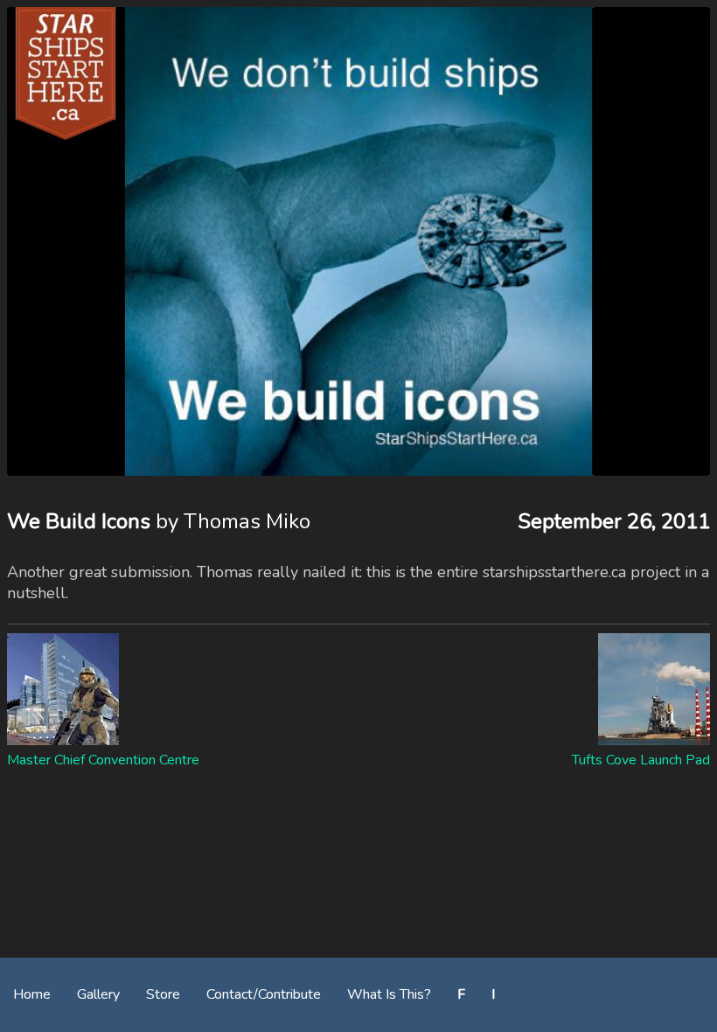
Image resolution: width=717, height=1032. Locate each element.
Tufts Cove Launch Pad (641, 760)
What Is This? (389, 994)
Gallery (98, 994)
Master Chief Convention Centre (103, 760)
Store (163, 994)
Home (32, 994)
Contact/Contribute (263, 994)
